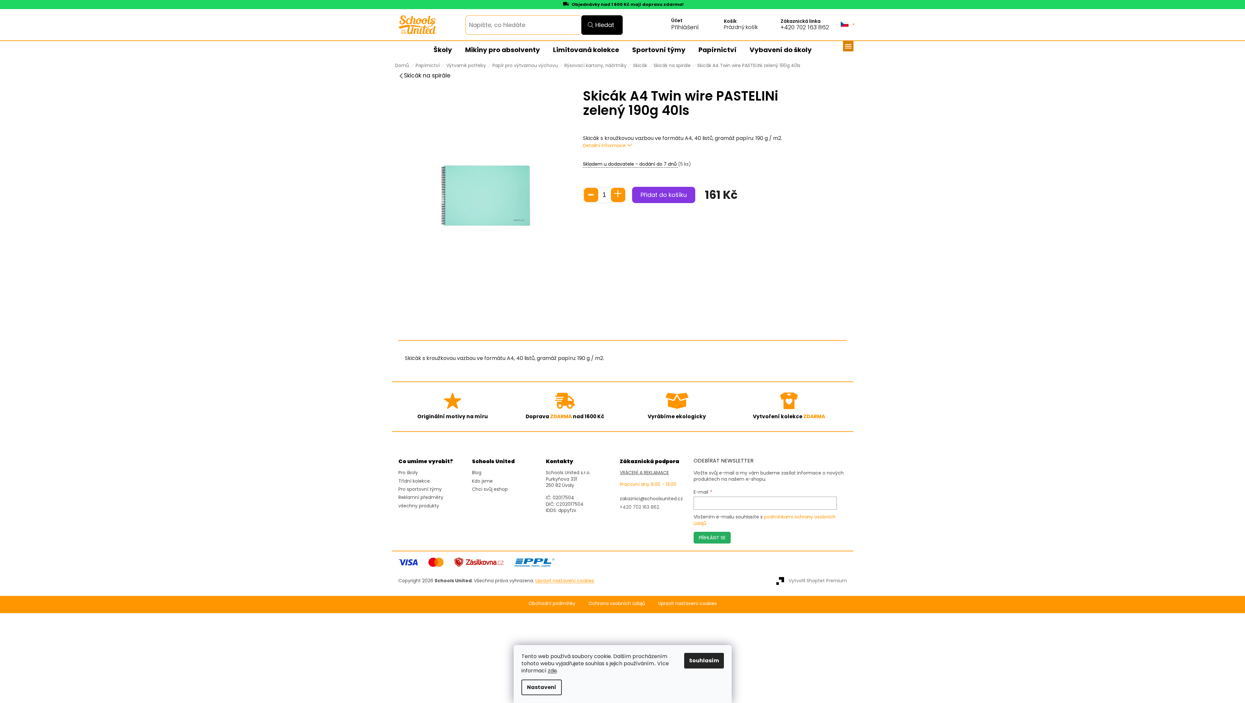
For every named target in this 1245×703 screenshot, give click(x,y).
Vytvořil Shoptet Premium (818, 580)
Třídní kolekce (414, 481)
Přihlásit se (712, 537)
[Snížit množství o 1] (591, 195)
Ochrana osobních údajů (616, 603)
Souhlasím (704, 660)
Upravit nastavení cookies (687, 603)
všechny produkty (418, 506)
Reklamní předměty (420, 497)
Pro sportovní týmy (420, 489)
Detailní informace (604, 145)
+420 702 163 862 (805, 27)
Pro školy (408, 473)
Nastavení (541, 687)
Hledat (604, 25)
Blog (476, 473)
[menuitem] (443, 50)
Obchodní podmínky (552, 603)
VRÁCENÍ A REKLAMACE (644, 473)
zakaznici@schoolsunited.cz (651, 499)
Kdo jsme (482, 481)
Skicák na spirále (427, 75)
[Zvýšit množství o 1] (618, 195)
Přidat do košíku (664, 195)
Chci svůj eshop (490, 489)
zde (552, 670)
